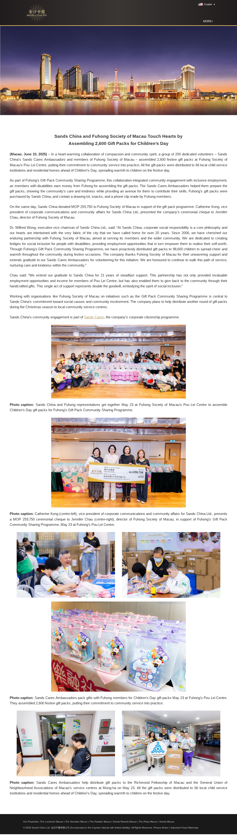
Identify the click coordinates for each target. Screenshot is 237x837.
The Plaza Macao (148, 821)
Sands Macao (166, 821)
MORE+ (208, 21)
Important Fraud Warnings (184, 827)
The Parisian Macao (100, 821)
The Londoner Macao (51, 821)
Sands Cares (94, 317)
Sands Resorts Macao (125, 821)
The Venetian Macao (76, 821)
